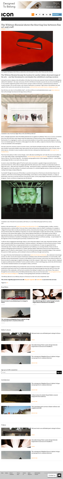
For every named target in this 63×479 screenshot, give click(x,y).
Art (7, 282)
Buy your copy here (30, 279)
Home (2, 473)
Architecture (34, 363)
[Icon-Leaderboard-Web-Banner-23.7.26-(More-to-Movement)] (31, 5)
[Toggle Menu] (59, 19)
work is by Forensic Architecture (39, 255)
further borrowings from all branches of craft (27, 226)
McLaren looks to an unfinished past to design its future (14, 301)
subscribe (39, 279)
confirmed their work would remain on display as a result (44, 87)
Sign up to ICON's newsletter (9, 370)
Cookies (6, 473)
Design (33, 339)
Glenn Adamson (55, 90)
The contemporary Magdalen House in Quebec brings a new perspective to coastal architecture (15, 320)
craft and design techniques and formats (37, 156)
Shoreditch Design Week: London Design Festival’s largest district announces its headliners (46, 301)
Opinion (3, 29)
